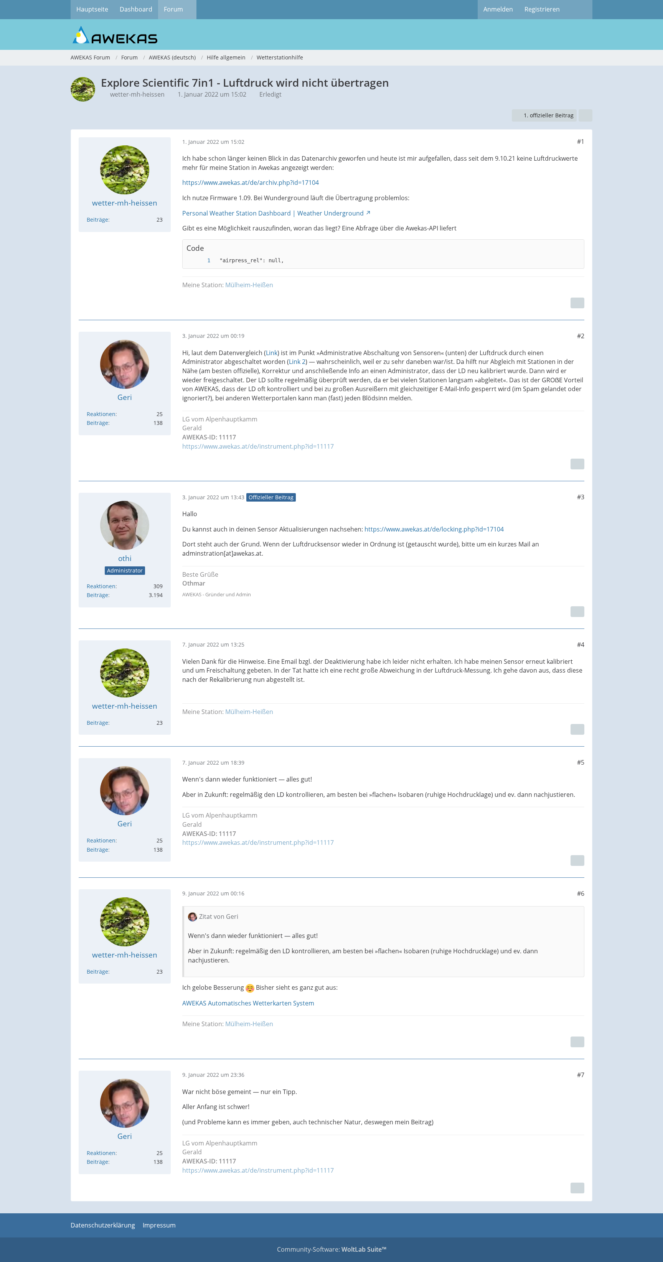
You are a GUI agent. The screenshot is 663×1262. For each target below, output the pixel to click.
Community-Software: (331, 1249)
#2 (580, 336)
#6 (580, 893)
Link (271, 353)
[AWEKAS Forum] (331, 34)
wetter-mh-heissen (137, 94)
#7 (580, 1075)
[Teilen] (585, 115)
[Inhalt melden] (577, 303)
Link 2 (297, 361)
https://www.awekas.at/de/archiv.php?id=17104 (250, 182)
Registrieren (542, 9)
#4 (580, 644)
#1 (580, 141)
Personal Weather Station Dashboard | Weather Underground (273, 213)
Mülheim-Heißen (249, 285)
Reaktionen (101, 414)
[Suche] (579, 9)
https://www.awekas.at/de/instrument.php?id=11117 (258, 446)
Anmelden (498, 9)
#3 (580, 497)
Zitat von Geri (218, 916)
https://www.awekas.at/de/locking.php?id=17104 (434, 529)
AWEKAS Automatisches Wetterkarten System (248, 1003)
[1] (201, 261)
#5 (580, 762)
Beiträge (97, 219)
